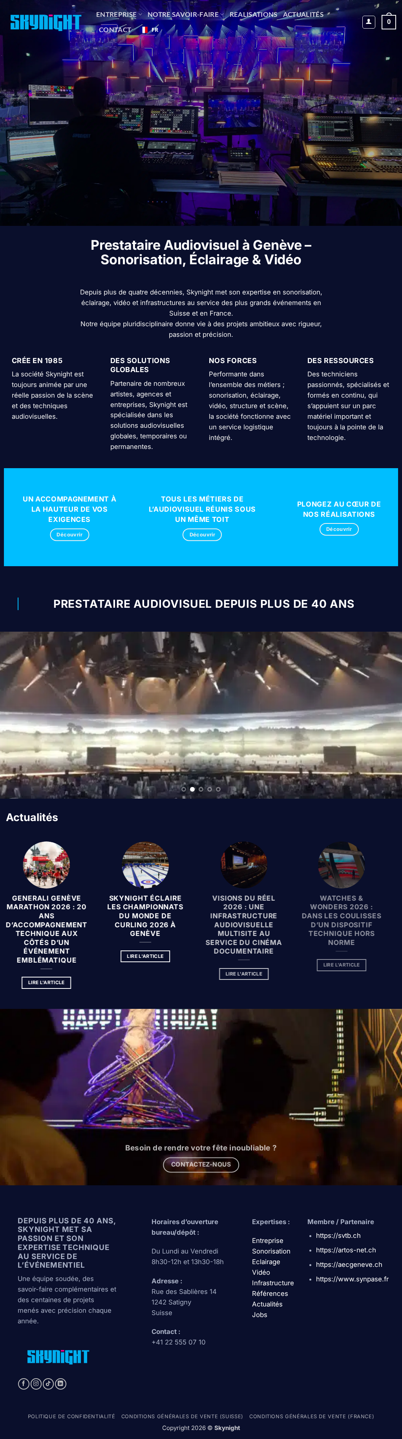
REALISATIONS (254, 14)
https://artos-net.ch (346, 1250)
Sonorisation (271, 1251)
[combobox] (149, 30)
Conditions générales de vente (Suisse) (182, 1416)
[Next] (384, 715)
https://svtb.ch (338, 1235)
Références (270, 1293)
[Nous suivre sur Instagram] (36, 1384)
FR (155, 29)
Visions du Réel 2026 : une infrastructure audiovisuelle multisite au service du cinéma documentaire (251, 924)
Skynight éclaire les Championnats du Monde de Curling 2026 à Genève (151, 915)
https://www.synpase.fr (352, 1279)
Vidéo (261, 1272)
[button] (369, 22)
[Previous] (18, 715)
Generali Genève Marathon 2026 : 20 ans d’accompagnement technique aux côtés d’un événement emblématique (50, 929)
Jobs (259, 1315)
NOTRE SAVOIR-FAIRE (183, 14)
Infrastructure (273, 1283)
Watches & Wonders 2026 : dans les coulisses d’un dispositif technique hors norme (352, 920)
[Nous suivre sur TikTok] (48, 1384)
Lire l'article (50, 982)
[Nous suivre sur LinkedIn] (60, 1384)
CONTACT (115, 29)
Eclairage (266, 1262)
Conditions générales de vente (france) (311, 1416)
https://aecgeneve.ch (349, 1264)
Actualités (303, 14)
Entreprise (116, 14)
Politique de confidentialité (71, 1416)
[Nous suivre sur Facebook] (23, 1384)
